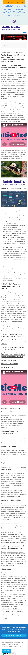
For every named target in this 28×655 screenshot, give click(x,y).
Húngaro (3, 553)
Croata (3, 561)
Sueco (5, 555)
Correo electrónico (7, 367)
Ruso (2, 555)
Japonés (20, 557)
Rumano (8, 553)
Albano (24, 557)
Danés (16, 557)
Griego (7, 561)
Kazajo (10, 561)
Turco (7, 557)
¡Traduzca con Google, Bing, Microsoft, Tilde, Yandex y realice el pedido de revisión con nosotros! (13, 355)
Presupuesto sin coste (8, 360)
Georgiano (11, 557)
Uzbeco (14, 561)
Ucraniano (19, 555)
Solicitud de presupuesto (14, 2)
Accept (6, 651)
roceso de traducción (12, 548)
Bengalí (19, 559)
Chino (8, 563)
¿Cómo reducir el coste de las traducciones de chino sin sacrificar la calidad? (14, 342)
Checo (12, 551)
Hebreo (3, 557)
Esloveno (21, 551)
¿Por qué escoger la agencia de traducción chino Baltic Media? (12, 335)
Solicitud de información (9, 364)
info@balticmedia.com (14, 496)
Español (10, 555)
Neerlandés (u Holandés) (16, 563)
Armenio (11, 559)
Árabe (7, 559)
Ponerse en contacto (14, 635)
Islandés (3, 559)
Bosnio (23, 559)
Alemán (12, 565)
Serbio (21, 561)
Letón (16, 553)
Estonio (24, 553)
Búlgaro (13, 553)
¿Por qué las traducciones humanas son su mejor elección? (13, 348)
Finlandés (3, 551)
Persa (18, 561)
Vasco (15, 559)
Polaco (8, 551)
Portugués (4, 563)
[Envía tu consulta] (17, 45)
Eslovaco (16, 551)
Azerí (25, 561)
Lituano (20, 553)
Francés (14, 555)
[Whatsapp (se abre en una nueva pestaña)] (14, 21)
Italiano (24, 555)
